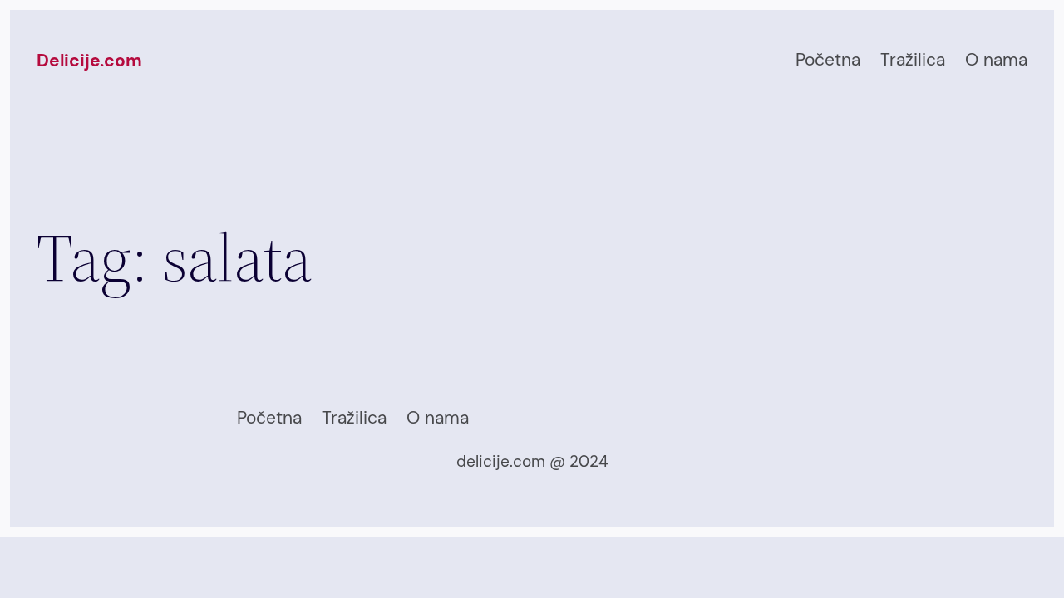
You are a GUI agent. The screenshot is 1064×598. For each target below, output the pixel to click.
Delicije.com (89, 60)
